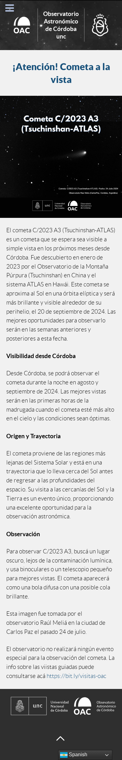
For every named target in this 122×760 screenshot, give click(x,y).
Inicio (61, 25)
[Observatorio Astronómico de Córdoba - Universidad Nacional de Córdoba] (61, 706)
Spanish (77, 754)
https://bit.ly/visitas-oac (76, 676)
